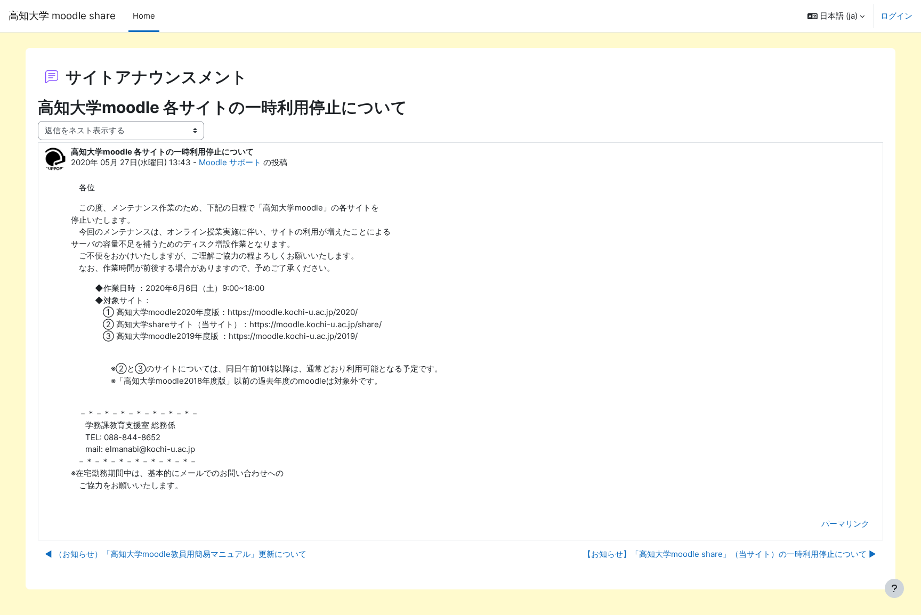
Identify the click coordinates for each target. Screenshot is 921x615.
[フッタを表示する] (894, 588)
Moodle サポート (230, 162)
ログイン (896, 16)
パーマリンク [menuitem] (845, 524)
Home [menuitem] (144, 16)
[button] (836, 16)
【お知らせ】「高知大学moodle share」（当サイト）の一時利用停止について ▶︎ (729, 554)
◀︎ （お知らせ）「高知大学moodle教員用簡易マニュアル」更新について (175, 554)
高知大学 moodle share (62, 16)
